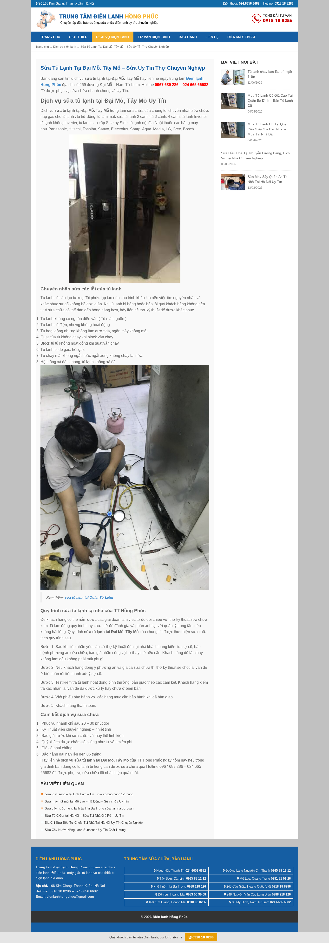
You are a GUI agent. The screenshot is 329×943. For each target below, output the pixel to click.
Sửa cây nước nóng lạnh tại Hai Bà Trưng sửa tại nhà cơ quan (89, 808)
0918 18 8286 (202, 937)
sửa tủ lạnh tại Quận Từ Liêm (89, 597)
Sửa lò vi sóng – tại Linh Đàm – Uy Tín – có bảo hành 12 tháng (89, 794)
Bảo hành (188, 37)
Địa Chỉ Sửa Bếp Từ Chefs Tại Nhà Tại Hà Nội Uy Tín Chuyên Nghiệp (94, 822)
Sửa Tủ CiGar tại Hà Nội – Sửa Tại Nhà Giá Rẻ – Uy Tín (84, 815)
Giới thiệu (78, 37)
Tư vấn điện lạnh (154, 37)
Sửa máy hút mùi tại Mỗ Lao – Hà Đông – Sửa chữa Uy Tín (87, 801)
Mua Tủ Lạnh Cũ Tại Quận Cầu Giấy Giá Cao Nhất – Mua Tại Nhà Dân (268, 129)
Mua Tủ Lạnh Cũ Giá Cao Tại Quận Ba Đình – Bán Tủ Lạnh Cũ (270, 100)
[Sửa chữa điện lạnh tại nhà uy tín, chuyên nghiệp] (98, 19)
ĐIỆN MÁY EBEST (241, 37)
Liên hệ (212, 37)
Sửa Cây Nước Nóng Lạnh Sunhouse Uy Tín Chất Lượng (85, 830)
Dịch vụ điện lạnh (112, 37)
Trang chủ (50, 37)
